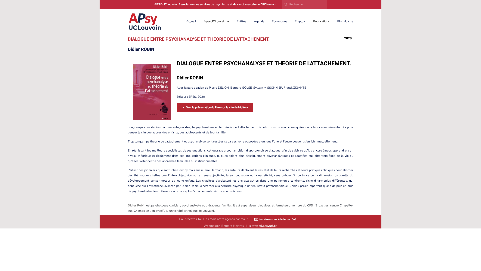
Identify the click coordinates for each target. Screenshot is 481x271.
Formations (279, 21)
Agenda (259, 21)
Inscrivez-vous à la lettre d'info (277, 219)
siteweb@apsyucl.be (263, 226)
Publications (321, 21)
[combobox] (304, 4)
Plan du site (345, 21)
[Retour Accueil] (145, 21)
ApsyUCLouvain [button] (214, 21)
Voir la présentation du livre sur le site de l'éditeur (216, 107)
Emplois (300, 21)
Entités (241, 21)
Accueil (191, 21)
